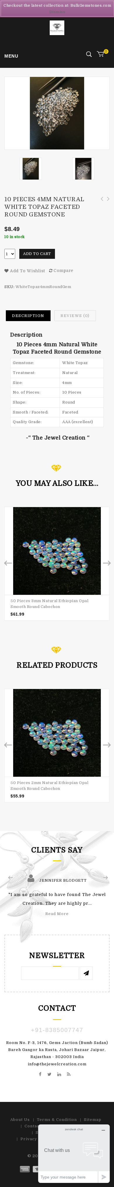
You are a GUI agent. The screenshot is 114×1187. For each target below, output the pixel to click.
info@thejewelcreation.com (57, 1064)
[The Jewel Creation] (57, 27)
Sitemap (92, 1119)
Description (28, 315)
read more (57, 914)
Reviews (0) (75, 315)
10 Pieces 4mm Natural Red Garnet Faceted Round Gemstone (106, 205)
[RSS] (69, 1074)
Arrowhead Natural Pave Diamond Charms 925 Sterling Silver (100, 205)
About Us (20, 1119)
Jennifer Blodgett (63, 880)
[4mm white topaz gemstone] (30, 169)
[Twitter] (49, 1074)
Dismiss (57, 12)
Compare (63, 270)
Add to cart (37, 253)
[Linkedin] (59, 1074)
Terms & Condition (57, 1119)
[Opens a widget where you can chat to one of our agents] (74, 1153)
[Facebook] (40, 1074)
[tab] (28, 315)
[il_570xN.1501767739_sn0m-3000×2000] (83, 169)
